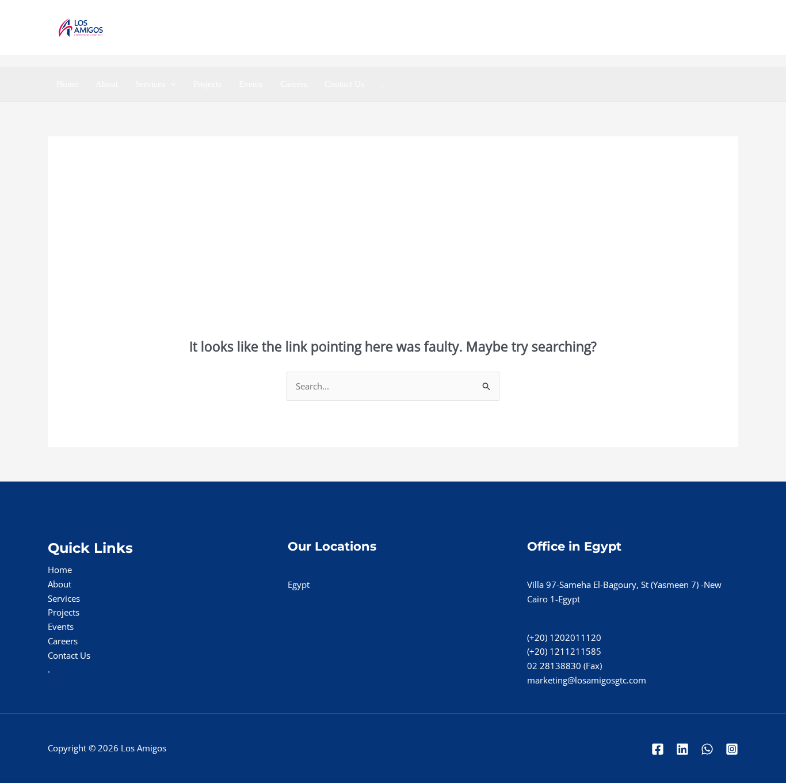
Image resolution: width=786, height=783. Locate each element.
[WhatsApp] (731, 28)
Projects (207, 84)
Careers (293, 84)
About (107, 84)
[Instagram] (732, 749)
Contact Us (344, 84)
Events (251, 84)
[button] (170, 84)
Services (150, 84)
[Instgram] (706, 28)
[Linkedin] (680, 28)
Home (67, 84)
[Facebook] (655, 28)
